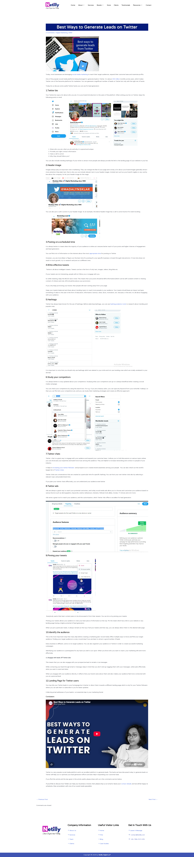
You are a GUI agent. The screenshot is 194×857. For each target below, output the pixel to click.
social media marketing (80, 74)
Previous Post (42, 799)
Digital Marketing (62, 33)
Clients (116, 5)
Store (109, 5)
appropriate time (95, 253)
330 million (116, 79)
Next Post (153, 799)
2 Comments (50, 33)
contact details (126, 784)
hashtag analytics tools (118, 304)
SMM (70, 33)
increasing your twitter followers (64, 468)
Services (91, 5)
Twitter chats (59, 470)
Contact (148, 5)
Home (73, 5)
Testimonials (126, 5)
